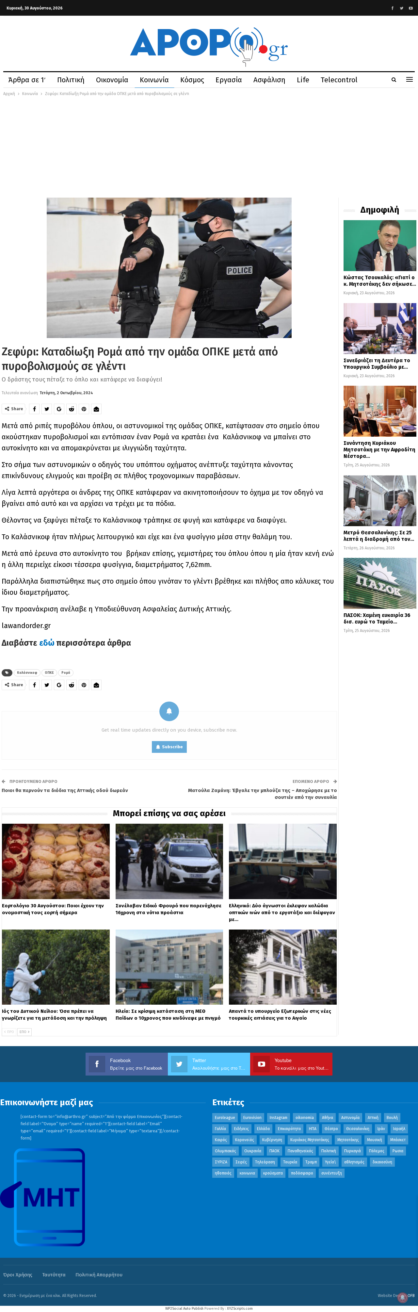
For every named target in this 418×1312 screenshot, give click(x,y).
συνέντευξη (331, 1173)
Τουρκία (290, 1162)
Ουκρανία (252, 1151)
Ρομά (65, 673)
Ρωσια (398, 1151)
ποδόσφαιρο (302, 1173)
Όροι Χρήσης (17, 1275)
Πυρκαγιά (352, 1151)
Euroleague (225, 1117)
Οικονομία (112, 79)
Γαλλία (220, 1128)
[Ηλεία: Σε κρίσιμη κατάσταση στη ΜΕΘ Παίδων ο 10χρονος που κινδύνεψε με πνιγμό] (169, 967)
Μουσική (374, 1140)
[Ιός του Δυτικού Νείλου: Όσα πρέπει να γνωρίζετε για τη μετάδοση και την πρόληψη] (56, 967)
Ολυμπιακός (225, 1151)
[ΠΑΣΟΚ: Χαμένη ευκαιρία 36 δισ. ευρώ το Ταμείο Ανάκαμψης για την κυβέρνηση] (380, 583)
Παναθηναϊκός (300, 1151)
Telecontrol (339, 79)
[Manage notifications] (402, 1297)
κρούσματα (273, 1173)
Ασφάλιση (269, 79)
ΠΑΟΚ (274, 1151)
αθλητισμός (354, 1162)
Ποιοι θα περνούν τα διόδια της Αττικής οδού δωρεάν (65, 790)
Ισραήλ (399, 1128)
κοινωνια (247, 1173)
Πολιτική (71, 79)
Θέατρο (331, 1128)
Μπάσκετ (398, 1140)
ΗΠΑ (312, 1128)
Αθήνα (327, 1117)
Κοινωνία (154, 79)
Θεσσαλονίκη (357, 1128)
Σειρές (241, 1162)
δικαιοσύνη (382, 1162)
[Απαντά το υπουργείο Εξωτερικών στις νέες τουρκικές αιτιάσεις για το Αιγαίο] (283, 967)
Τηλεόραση (265, 1162)
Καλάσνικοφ (27, 673)
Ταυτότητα (54, 1275)
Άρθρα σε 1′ (27, 79)
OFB (411, 1295)
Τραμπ (311, 1162)
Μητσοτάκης (348, 1140)
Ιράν (381, 1128)
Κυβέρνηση (272, 1140)
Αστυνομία (350, 1117)
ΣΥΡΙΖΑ (221, 1162)
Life (303, 79)
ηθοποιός (223, 1173)
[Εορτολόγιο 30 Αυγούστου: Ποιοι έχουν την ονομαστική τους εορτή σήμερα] (56, 861)
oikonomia (305, 1117)
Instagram (278, 1117)
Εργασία (229, 79)
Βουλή (392, 1117)
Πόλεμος (376, 1151)
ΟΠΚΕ (49, 673)
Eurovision (252, 1117)
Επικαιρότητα (289, 1128)
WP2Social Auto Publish (184, 1308)
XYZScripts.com (240, 1308)
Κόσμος (192, 79)
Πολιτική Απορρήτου (98, 1275)
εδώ (47, 643)
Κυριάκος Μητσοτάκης (309, 1140)
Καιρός (221, 1140)
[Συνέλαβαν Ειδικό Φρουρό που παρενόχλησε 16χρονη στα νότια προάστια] (169, 861)
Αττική (373, 1117)
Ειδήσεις (241, 1128)
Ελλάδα (263, 1128)
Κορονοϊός (244, 1140)
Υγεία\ (330, 1162)
